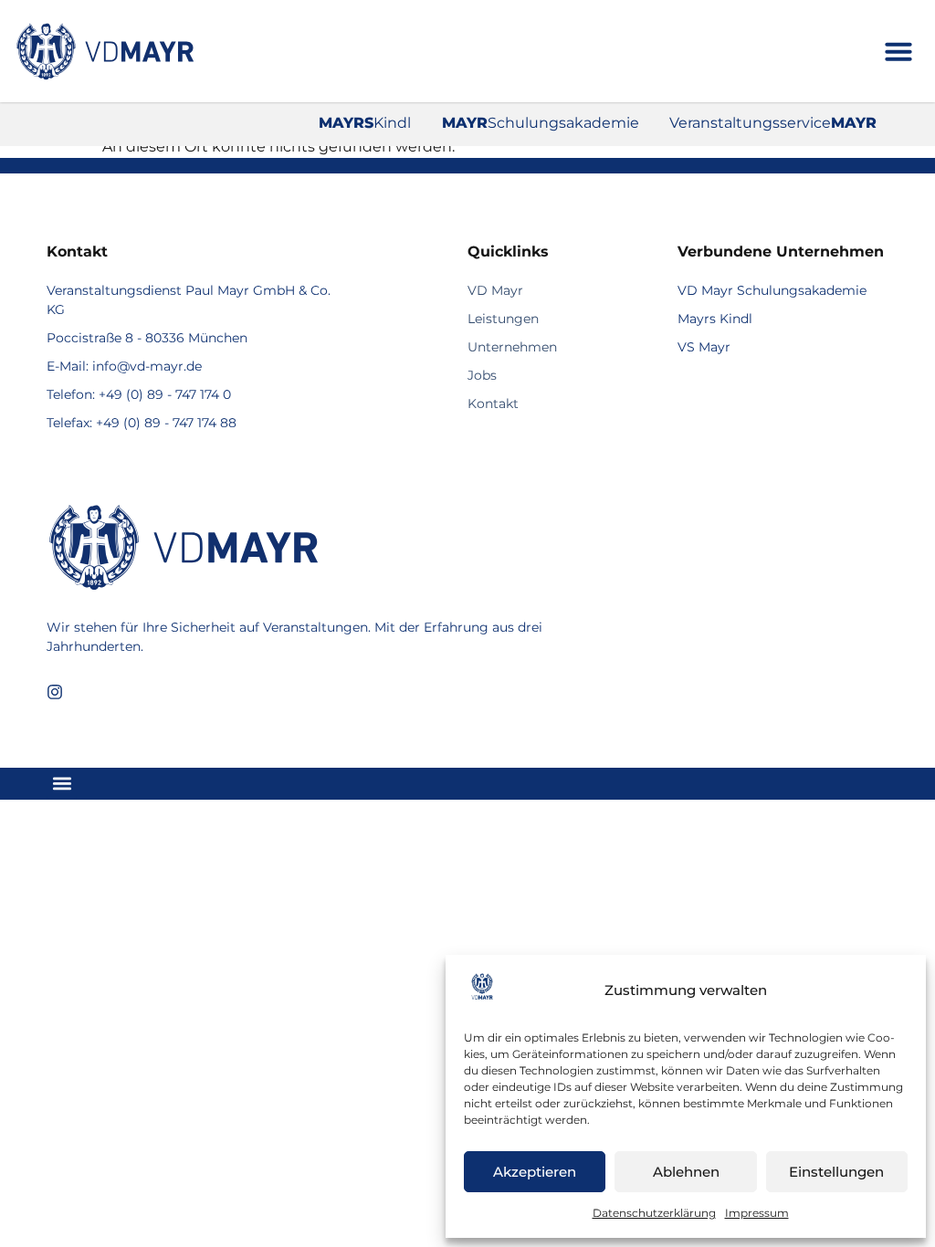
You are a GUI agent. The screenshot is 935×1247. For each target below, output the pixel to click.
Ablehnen (686, 1171)
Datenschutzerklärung (654, 1213)
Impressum (757, 1213)
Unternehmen (512, 347)
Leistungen (503, 318)
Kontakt (493, 403)
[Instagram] (55, 692)
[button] (898, 51)
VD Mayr (495, 290)
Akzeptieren (534, 1171)
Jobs (482, 375)
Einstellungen (836, 1171)
